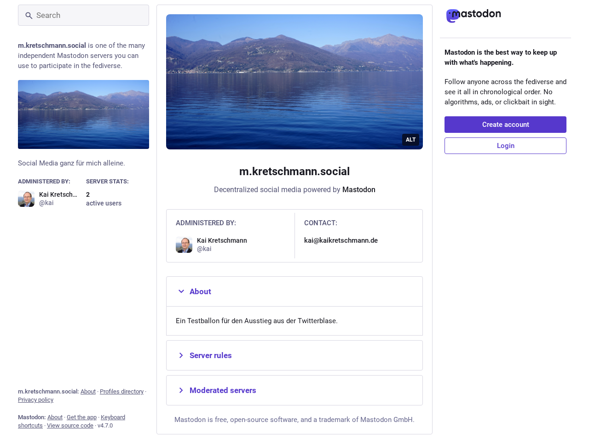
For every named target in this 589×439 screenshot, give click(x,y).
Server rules (211, 355)
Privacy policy (35, 399)
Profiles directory (122, 391)
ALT (411, 140)
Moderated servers (223, 390)
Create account (505, 124)
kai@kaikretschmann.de (341, 240)
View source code (70, 425)
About (88, 391)
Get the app (82, 417)
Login (505, 146)
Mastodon (358, 189)
